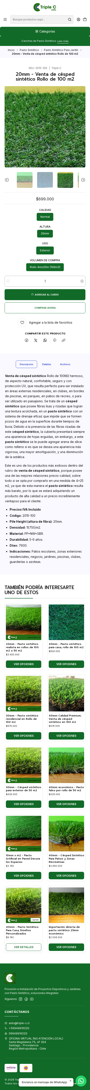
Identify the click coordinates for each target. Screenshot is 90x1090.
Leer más (63, 41)
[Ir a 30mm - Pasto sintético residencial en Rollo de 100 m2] (23, 693)
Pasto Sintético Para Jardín (61, 50)
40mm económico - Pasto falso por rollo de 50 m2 (66, 788)
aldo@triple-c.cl (19, 1023)
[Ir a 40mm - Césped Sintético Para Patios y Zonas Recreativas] (66, 833)
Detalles (46, 364)
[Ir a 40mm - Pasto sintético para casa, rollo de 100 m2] (66, 622)
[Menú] (5, 19)
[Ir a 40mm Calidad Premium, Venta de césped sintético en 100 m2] (66, 693)
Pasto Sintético (29, 50)
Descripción (26, 364)
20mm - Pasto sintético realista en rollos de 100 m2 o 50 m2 (22, 647)
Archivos (65, 364)
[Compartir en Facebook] (26, 340)
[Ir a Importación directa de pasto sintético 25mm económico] (66, 905)
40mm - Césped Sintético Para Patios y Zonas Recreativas (66, 859)
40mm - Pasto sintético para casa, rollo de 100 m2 (66, 645)
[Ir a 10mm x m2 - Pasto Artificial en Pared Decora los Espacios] (23, 833)
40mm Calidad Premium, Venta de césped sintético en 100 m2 (65, 719)
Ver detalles (23, 947)
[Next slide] (82, 180)
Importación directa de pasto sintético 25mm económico (64, 930)
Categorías (47, 31)
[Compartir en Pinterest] (54, 340)
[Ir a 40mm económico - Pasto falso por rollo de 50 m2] (66, 765)
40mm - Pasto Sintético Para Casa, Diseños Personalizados (22, 930)
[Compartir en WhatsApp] (45, 340)
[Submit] (69, 19)
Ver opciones (24, 664)
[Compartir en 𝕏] (36, 340)
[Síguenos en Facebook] (26, 999)
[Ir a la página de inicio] (45, 7)
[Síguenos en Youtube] (32, 999)
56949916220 (18, 1033)
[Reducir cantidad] (8, 281)
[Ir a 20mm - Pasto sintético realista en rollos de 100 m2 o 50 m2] (23, 622)
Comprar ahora (45, 308)
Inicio (11, 50)
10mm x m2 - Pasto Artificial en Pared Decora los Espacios (23, 859)
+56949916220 (19, 1028)
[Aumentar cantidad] (82, 281)
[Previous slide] (8, 180)
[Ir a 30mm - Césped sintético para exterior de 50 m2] (23, 765)
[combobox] (41, 19)
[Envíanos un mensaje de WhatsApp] (81, 1080)
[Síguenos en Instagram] (20, 999)
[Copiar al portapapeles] (64, 340)
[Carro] (85, 19)
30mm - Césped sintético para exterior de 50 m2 (23, 788)
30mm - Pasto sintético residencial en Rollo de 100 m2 (22, 719)
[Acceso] (78, 19)
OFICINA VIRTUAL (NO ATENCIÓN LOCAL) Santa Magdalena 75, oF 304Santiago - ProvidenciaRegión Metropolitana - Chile (36, 1043)
